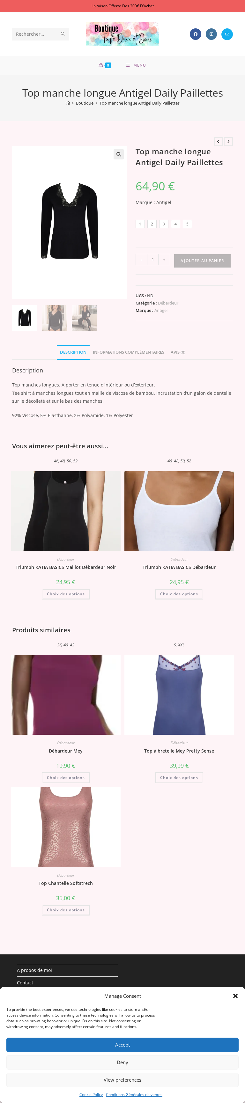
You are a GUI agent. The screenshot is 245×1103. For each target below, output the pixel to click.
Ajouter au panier (202, 260)
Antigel (160, 310)
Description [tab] (73, 352)
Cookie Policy (91, 1094)
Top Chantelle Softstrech (66, 883)
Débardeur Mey (66, 751)
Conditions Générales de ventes (134, 1094)
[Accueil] (68, 103)
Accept (122, 1044)
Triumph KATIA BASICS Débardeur (179, 567)
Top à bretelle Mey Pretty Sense (179, 751)
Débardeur (168, 303)
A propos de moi (34, 970)
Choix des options (66, 594)
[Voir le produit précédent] (218, 141)
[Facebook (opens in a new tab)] (195, 34)
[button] (235, 996)
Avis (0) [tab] (178, 352)
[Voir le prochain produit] (228, 141)
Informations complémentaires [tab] (128, 352)
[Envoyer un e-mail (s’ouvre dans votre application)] (227, 34)
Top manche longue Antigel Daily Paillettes (140, 103)
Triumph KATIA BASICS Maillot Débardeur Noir (66, 567)
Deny (122, 1062)
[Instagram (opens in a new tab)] (211, 34)
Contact (25, 983)
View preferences (122, 1080)
